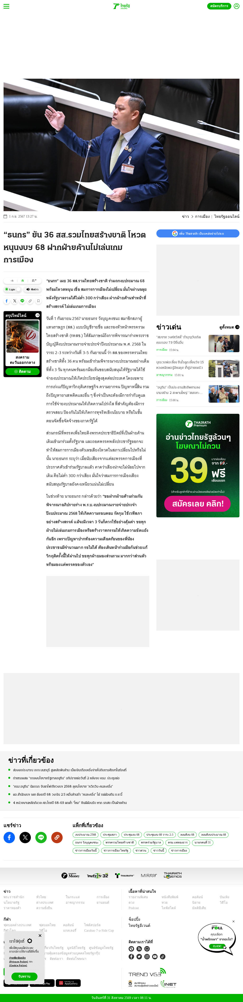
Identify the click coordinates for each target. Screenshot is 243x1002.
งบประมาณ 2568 (85, 834)
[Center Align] (40, 936)
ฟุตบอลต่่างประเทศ (16, 925)
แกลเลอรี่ (65, 930)
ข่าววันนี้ (126, 850)
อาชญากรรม (164, 374)
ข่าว (190, 217)
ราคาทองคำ (11, 908)
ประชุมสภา (109, 834)
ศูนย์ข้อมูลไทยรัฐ (93, 948)
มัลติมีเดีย (198, 908)
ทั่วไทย (39, 897)
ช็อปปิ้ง (134, 919)
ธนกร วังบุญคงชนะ (86, 842)
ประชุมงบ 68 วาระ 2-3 (158, 834)
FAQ (110, 948)
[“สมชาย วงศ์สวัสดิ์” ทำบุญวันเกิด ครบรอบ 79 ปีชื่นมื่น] (224, 343)
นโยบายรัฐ (11, 902)
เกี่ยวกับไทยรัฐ (49, 948)
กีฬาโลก (9, 930)
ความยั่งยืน (42, 908)
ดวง (131, 902)
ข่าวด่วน (110, 850)
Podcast (135, 908)
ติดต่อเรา (50, 959)
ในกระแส (70, 897)
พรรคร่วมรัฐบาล (149, 842)
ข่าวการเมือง (146, 850)
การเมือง (206, 217)
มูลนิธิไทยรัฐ (71, 948)
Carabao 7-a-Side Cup (96, 930)
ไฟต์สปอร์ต (86, 925)
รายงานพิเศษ (137, 897)
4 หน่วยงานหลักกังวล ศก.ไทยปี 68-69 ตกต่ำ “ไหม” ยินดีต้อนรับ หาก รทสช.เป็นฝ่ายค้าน (70, 802)
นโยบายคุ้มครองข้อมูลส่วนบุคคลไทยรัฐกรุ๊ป (53, 953)
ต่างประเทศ (42, 902)
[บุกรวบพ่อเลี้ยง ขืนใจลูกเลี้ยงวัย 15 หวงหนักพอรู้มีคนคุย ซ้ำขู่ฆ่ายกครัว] (224, 368)
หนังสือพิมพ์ (169, 897)
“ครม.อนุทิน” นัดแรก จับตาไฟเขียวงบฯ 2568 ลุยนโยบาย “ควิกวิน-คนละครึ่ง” (63, 786)
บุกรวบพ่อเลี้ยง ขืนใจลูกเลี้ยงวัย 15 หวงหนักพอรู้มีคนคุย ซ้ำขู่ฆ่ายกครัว (180, 365)
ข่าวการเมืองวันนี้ (224, 842)
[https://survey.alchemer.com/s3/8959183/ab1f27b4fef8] (217, 938)
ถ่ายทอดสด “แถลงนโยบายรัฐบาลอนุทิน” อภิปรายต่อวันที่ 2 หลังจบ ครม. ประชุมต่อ (66, 778)
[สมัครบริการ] (197, 465)
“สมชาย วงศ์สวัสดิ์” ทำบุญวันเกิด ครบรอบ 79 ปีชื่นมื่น (178, 340)
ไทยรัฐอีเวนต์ (138, 925)
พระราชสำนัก (12, 897)
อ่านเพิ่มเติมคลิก (18, 960)
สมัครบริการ (220, 6)
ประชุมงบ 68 (130, 834)
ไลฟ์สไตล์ (167, 908)
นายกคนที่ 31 (199, 842)
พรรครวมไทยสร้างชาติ (118, 842)
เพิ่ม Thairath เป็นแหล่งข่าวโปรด (201, 233)
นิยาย (195, 902)
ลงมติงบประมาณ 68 (211, 834)
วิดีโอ (223, 902)
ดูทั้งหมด (227, 327)
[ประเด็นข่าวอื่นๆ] (37, 315)
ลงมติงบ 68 (185, 834)
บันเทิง (224, 897)
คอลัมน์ (196, 897)
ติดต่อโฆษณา (68, 959)
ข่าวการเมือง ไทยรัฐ (86, 850)
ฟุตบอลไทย (43, 925)
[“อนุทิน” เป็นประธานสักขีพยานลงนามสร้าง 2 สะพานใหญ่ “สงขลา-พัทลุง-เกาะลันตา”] (224, 393)
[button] (7, 301)
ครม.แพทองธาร (175, 842)
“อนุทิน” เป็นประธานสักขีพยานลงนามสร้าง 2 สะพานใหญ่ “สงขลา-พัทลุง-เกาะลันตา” (178, 391)
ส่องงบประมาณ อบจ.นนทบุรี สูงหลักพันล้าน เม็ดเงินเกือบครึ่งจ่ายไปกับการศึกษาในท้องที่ (69, 770)
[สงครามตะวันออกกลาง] (22, 336)
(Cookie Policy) (18, 965)
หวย (164, 902)
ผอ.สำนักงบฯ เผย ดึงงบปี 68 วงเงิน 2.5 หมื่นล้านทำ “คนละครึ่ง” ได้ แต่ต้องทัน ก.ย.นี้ (67, 794)
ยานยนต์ (101, 902)
